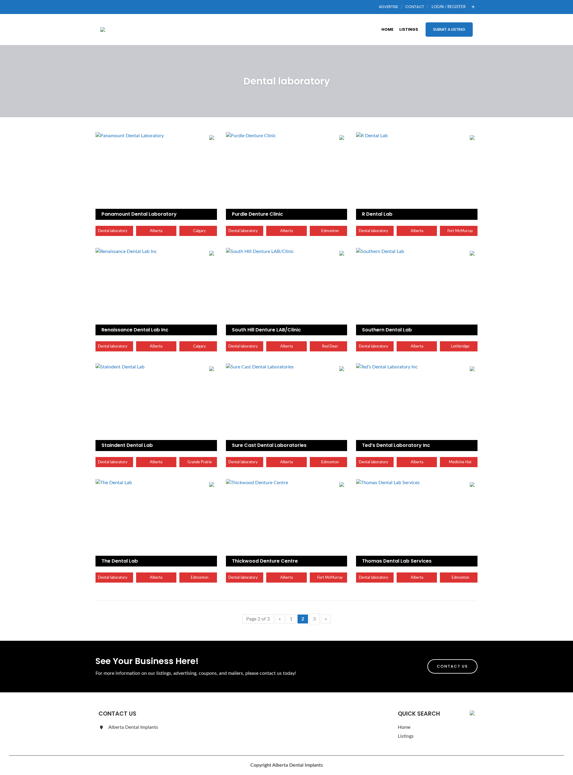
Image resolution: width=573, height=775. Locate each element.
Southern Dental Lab (387, 329)
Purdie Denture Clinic (257, 214)
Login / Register (449, 7)
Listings (408, 29)
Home (387, 29)
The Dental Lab (119, 561)
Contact (414, 6)
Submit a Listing (449, 29)
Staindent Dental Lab (127, 445)
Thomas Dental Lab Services (397, 561)
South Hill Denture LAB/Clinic (266, 329)
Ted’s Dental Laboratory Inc (396, 445)
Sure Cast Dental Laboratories (269, 445)
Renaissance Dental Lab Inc (134, 329)
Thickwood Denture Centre (265, 561)
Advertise (388, 6)
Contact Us (452, 666)
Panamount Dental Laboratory (139, 214)
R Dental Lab (377, 214)
